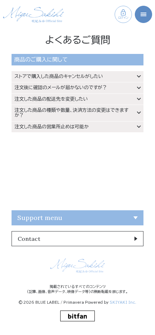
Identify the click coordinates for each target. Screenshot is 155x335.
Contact (29, 238)
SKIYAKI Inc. (123, 302)
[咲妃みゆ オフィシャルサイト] (33, 14)
